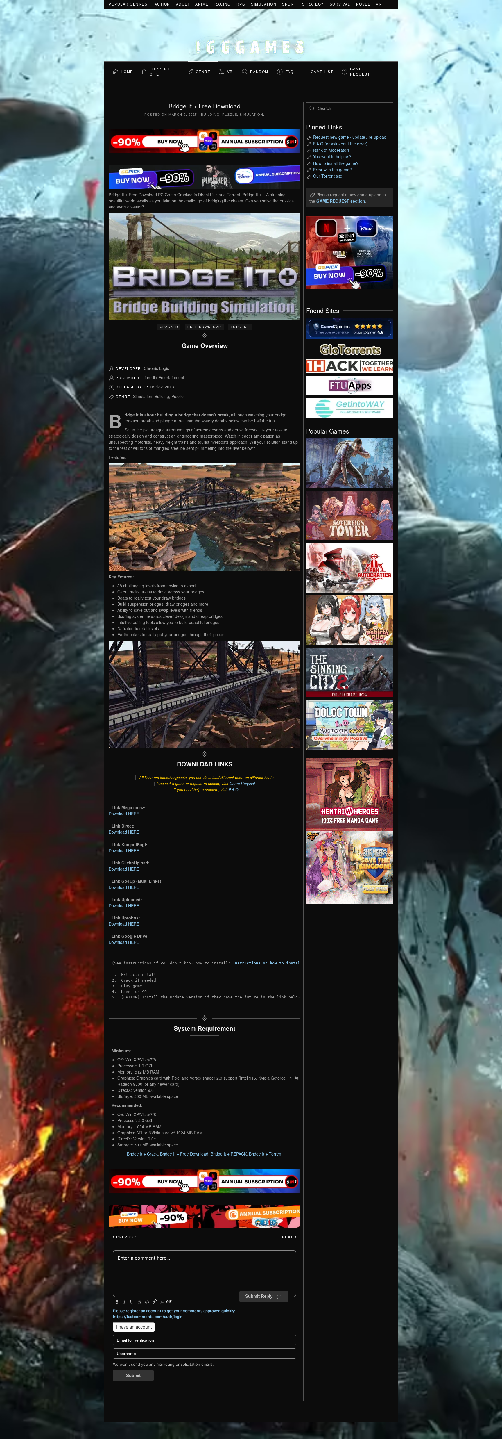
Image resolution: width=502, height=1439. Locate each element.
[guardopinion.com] (349, 328)
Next (288, 1237)
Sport (289, 4)
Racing (222, 4)
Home (127, 72)
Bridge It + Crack (142, 1154)
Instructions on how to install (267, 963)
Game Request (242, 783)
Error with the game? (332, 169)
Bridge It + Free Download (184, 1154)
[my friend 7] (349, 408)
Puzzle (229, 114)
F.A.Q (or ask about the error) (340, 144)
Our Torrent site (327, 176)
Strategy (313, 4)
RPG (240, 4)
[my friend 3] (349, 365)
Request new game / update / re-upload (349, 137)
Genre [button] (203, 72)
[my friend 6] (349, 385)
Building (210, 114)
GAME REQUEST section (340, 201)
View (350, 462)
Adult (183, 4)
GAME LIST (322, 72)
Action (162, 4)
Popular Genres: (129, 4)
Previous (126, 1237)
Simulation (263, 4)
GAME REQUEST (360, 71)
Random (259, 72)
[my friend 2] (349, 349)
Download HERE (124, 813)
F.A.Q (233, 789)
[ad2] (346, 794)
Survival (340, 4)
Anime (202, 4)
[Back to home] (251, 35)
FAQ (290, 72)
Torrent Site (160, 71)
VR (379, 4)
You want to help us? (332, 156)
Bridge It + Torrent (265, 1154)
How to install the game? (335, 163)
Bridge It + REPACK (229, 1154)
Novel (363, 4)
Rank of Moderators (331, 150)
